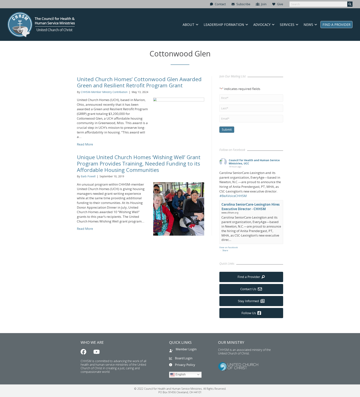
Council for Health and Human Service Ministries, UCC (254, 161)
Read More (85, 144)
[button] (83, 351)
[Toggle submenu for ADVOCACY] (273, 24)
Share (225, 250)
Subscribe (242, 4)
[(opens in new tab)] (238, 366)
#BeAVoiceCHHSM (233, 196)
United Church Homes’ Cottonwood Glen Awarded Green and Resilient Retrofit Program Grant (139, 82)
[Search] (349, 4)
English (180, 374)
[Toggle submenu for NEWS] (316, 24)
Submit (227, 129)
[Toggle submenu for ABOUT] (197, 24)
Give (279, 4)
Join (263, 4)
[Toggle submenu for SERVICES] (297, 24)
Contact (219, 4)
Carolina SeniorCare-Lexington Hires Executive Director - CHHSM (250, 206)
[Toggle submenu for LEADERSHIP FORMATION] (246, 24)
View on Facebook (228, 247)
